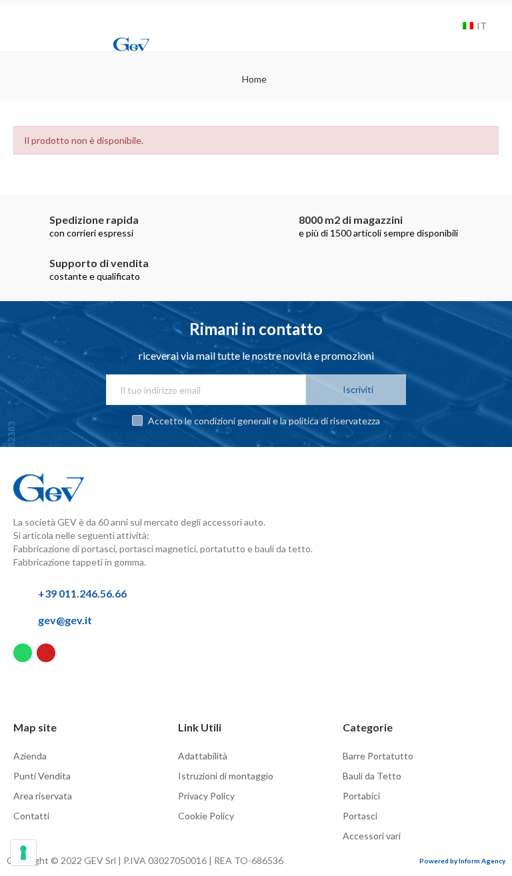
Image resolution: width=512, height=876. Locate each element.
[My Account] (433, 26)
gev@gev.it (65, 620)
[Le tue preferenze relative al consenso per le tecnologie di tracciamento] (23, 852)
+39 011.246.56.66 (82, 593)
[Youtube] (46, 653)
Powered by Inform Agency (462, 861)
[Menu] (24, 18)
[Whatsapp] (22, 653)
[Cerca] (449, 26)
